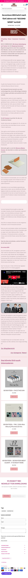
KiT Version (6, 118)
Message (3, 528)
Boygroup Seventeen (17, 46)
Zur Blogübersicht (8, 348)
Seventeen (15, 39)
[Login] (24, 5)
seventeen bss (10, 511)
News (9, 39)
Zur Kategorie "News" (19, 353)
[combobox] (13, 9)
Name (2, 518)
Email (2, 522)
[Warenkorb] (26, 5)
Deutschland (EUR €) (6, 558)
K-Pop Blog (4, 39)
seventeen (4, 511)
